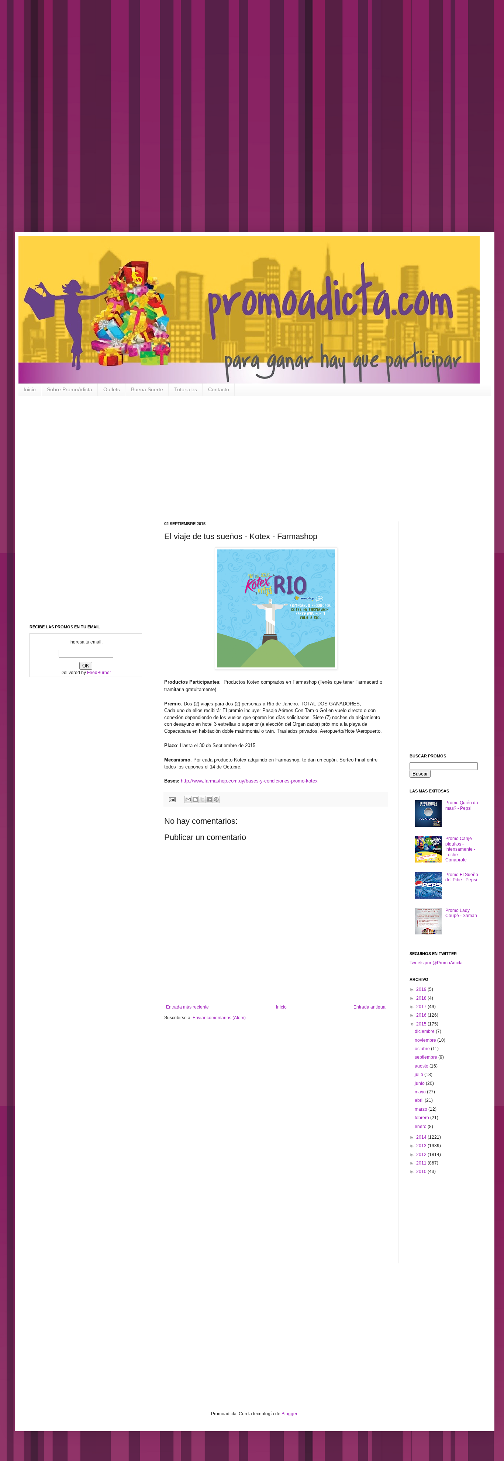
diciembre (425, 1031)
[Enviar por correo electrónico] (188, 799)
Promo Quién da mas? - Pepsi (461, 805)
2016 (422, 1015)
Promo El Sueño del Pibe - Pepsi (461, 877)
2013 (422, 1145)
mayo (421, 1091)
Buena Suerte (147, 389)
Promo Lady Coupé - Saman (461, 913)
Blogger (289, 1413)
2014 (422, 1137)
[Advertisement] (236, 121)
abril (420, 1100)
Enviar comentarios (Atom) (219, 1017)
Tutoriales (185, 389)
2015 (422, 1024)
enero (421, 1126)
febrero (422, 1117)
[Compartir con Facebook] (209, 799)
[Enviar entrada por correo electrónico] (172, 799)
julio (419, 1074)
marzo (421, 1109)
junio (420, 1083)
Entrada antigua (369, 1007)
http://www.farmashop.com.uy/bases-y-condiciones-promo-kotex (249, 781)
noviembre (426, 1040)
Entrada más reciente (187, 1007)
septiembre (426, 1057)
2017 (422, 1006)
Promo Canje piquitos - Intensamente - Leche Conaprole (460, 849)
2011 (422, 1163)
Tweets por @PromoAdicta (436, 962)
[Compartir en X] (202, 799)
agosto (422, 1066)
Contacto (218, 389)
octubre (423, 1048)
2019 (422, 989)
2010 (422, 1171)
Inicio (30, 389)
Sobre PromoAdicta (69, 389)
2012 (422, 1154)
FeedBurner (99, 672)
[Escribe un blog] (195, 799)
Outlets (111, 389)
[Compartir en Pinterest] (216, 799)
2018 (422, 998)
